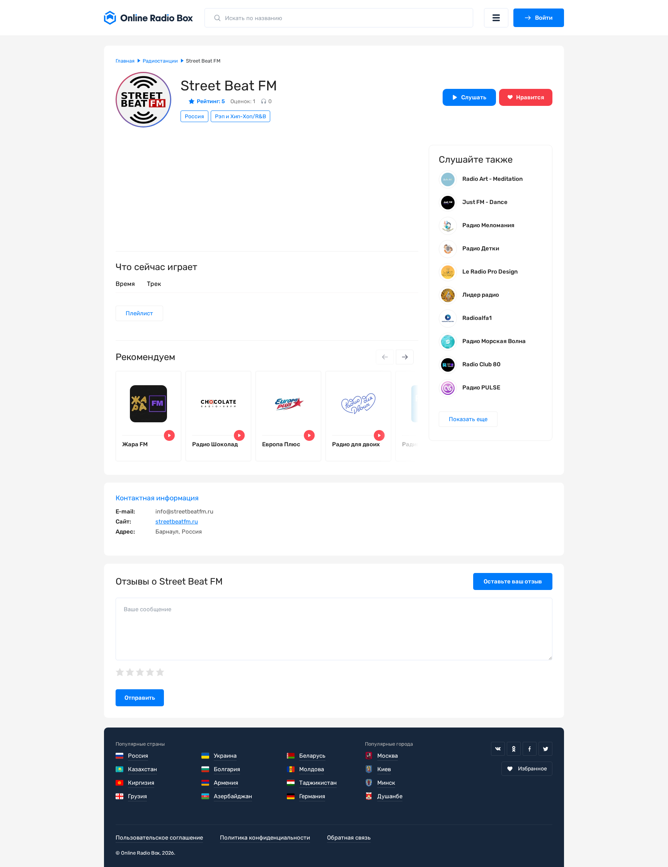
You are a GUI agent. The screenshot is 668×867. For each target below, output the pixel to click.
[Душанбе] (369, 796)
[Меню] (496, 17)
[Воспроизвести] (169, 435)
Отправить (139, 697)
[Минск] (369, 783)
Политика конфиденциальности (265, 837)
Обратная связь (349, 837)
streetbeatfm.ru (176, 521)
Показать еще (468, 419)
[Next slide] (405, 357)
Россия (194, 116)
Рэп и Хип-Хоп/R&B (240, 116)
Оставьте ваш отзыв (513, 581)
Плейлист (139, 313)
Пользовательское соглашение (159, 837)
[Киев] (369, 769)
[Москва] (369, 756)
